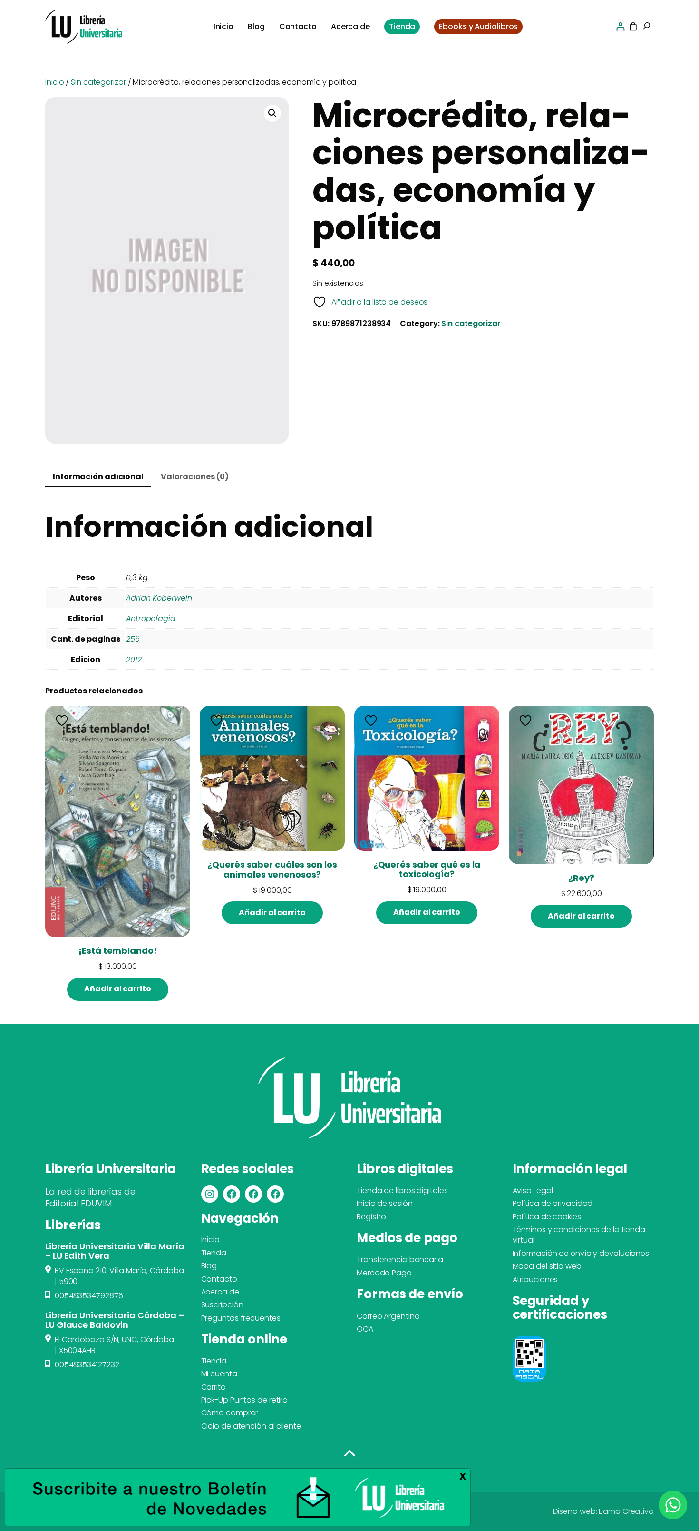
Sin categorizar (98, 82)
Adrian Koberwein (159, 598)
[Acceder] (620, 26)
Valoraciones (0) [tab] (195, 476)
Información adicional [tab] (98, 476)
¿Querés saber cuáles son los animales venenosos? (272, 869)
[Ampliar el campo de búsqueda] (647, 26)
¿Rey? (581, 878)
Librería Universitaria (110, 1168)
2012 (134, 659)
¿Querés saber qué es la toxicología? (427, 869)
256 (133, 638)
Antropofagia (150, 618)
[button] (272, 113)
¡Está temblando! (117, 951)
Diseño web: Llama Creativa (603, 1511)
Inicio (54, 82)
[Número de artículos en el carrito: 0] (633, 26)
